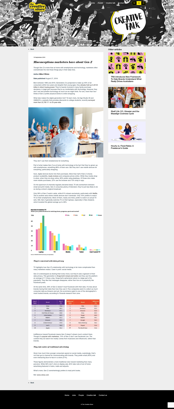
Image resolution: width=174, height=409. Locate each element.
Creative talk (110, 3)
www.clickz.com (43, 375)
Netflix (95, 193)
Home (67, 395)
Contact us (122, 3)
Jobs (93, 3)
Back (32, 49)
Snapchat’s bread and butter (67, 276)
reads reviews (53, 176)
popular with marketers (50, 336)
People (100, 3)
